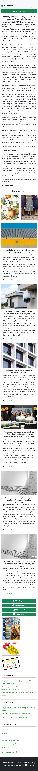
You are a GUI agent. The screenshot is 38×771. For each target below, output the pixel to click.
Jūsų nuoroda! (9, 752)
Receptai (4, 733)
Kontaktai (30, 765)
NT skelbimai (9, 6)
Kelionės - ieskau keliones (10, 740)
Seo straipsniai (6, 747)
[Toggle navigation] (34, 6)
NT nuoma (9, 702)
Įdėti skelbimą (20, 11)
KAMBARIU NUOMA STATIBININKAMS (15, 717)
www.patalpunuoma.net (9, 730)
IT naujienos (5, 737)
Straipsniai (9, 280)
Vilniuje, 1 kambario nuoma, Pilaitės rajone (15, 713)
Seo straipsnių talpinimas (10, 744)
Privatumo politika (17, 765)
